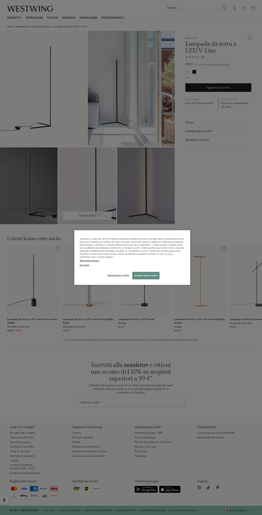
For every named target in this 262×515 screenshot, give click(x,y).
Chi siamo (84, 265)
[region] (132, 257)
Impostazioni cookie (118, 275)
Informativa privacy (89, 260)
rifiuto (170, 254)
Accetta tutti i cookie (146, 275)
